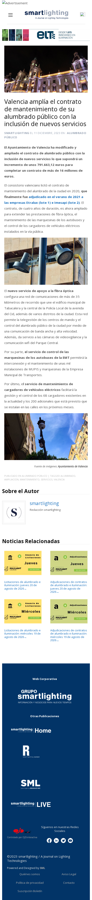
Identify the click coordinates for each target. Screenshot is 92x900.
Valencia (59, 479)
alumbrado (68, 475)
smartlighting (16, 133)
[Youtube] (70, 840)
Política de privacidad (30, 883)
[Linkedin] (56, 840)
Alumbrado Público (34, 475)
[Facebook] (49, 840)
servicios (46, 479)
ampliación (11, 479)
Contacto (69, 883)
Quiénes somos (29, 874)
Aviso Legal (69, 874)
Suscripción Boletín (30, 891)
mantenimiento (30, 479)
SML (42, 868)
